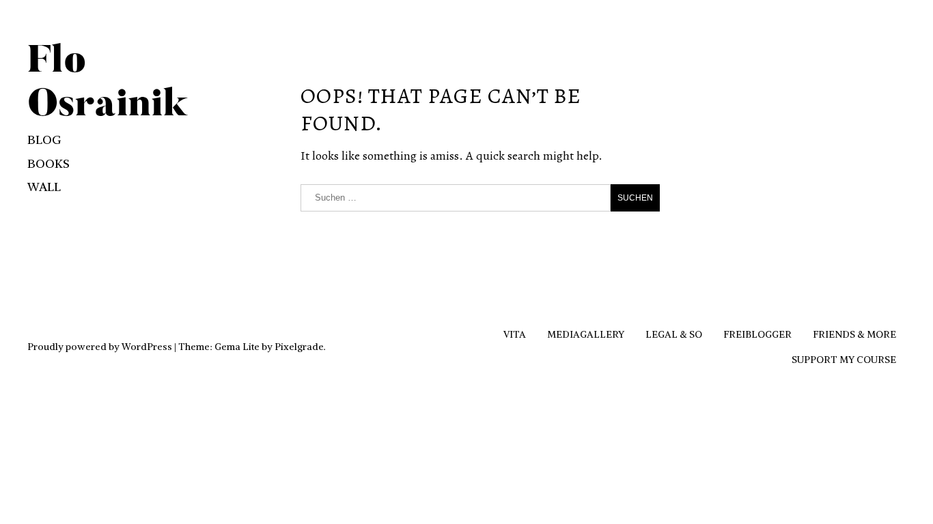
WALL (44, 186)
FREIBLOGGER (757, 334)
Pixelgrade (299, 346)
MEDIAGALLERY (585, 334)
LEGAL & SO (673, 334)
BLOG (44, 139)
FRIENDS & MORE (854, 334)
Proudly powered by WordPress (99, 346)
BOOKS (48, 163)
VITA (514, 334)
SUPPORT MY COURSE (844, 359)
